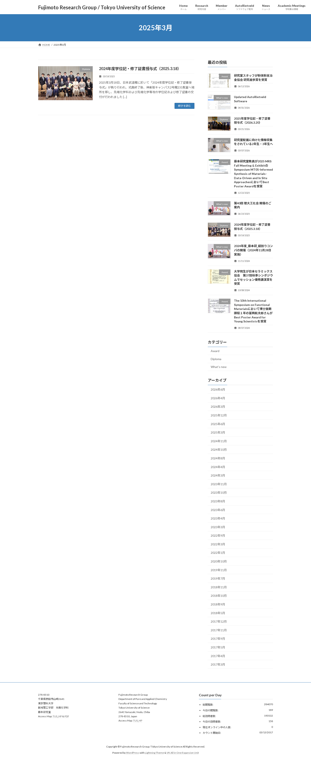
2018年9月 (218, 604)
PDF (67, 716)
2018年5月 (218, 613)
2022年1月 (218, 553)
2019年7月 (218, 578)
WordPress (132, 752)
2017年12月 (219, 621)
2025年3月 (218, 432)
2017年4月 (218, 656)
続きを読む (184, 105)
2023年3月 (218, 527)
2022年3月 (218, 544)
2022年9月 (218, 535)
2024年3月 (218, 475)
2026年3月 (218, 407)
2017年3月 (218, 664)
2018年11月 (219, 587)
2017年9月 (218, 639)
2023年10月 (219, 493)
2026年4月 (218, 398)
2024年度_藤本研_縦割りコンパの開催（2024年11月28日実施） (253, 250)
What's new (219, 367)
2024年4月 (218, 467)
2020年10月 (219, 561)
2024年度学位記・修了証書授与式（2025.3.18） (140, 68)
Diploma (216, 359)
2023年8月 (218, 501)
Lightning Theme (154, 752)
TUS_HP (57, 716)
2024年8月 (218, 458)
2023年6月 (218, 510)
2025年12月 (219, 415)
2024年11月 (219, 441)
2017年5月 (218, 647)
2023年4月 (218, 518)
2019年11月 (219, 570)
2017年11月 (219, 630)
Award (215, 351)
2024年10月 (219, 450)
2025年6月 (218, 424)
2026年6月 (218, 389)
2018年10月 (219, 596)
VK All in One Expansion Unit (183, 752)
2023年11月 (219, 484)
